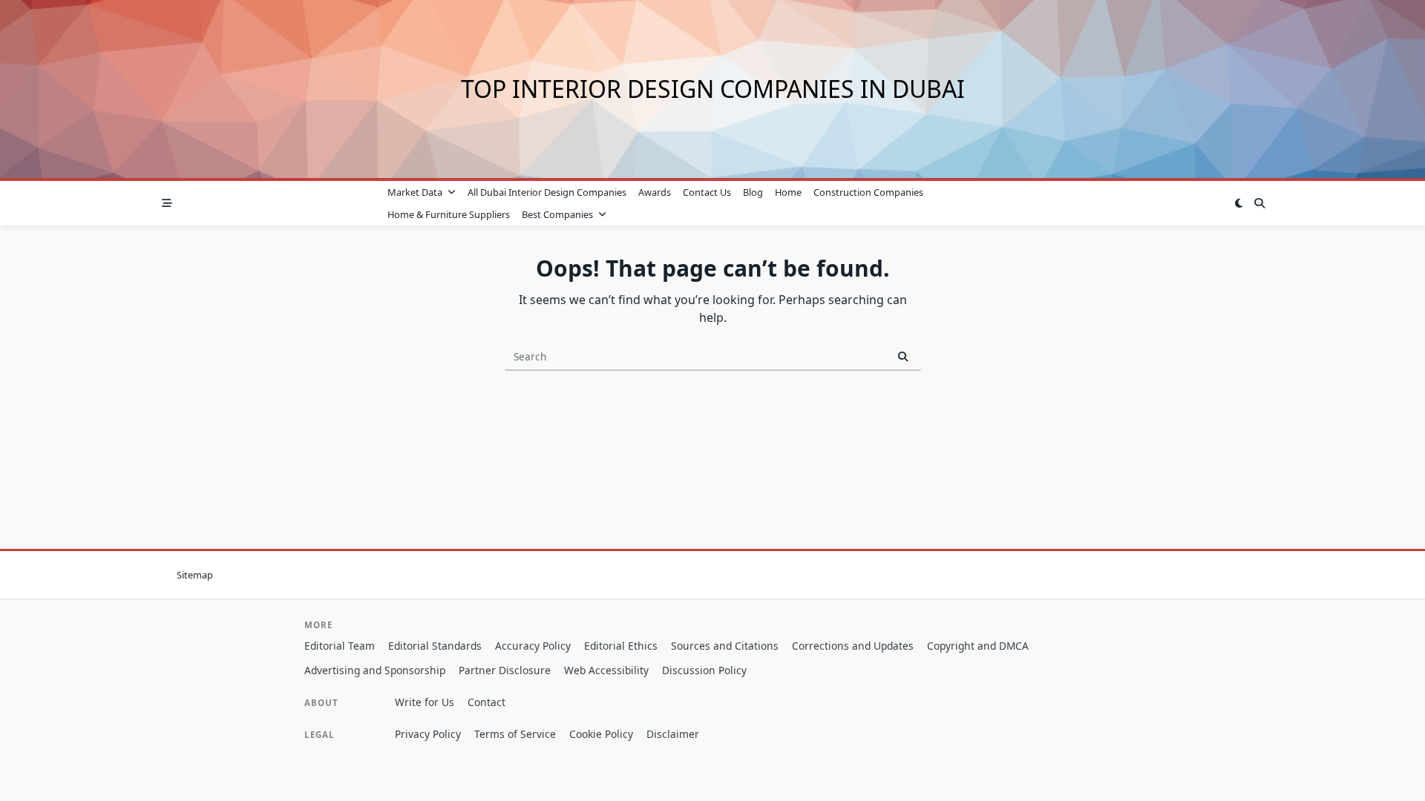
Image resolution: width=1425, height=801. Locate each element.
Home (788, 192)
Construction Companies (868, 192)
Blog (753, 192)
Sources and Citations (725, 646)
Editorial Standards (435, 646)
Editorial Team (339, 646)
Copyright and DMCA (978, 646)
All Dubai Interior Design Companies (547, 192)
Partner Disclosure (505, 670)
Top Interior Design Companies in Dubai (713, 89)
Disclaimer (672, 734)
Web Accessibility (606, 670)
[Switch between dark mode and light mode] (1238, 203)
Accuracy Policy (533, 646)
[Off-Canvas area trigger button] (167, 203)
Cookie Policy (601, 734)
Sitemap (195, 574)
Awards (654, 192)
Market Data (414, 192)
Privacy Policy (428, 734)
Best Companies (557, 214)
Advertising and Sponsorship (374, 670)
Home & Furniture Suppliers (448, 214)
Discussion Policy (704, 670)
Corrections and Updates (853, 646)
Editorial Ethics (621, 646)
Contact (486, 702)
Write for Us (424, 702)
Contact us (707, 192)
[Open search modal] (1259, 203)
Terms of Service (515, 734)
